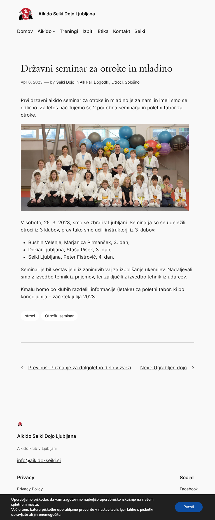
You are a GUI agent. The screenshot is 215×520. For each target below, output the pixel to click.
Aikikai (86, 82)
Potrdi (188, 507)
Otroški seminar (59, 315)
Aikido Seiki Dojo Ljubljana (66, 13)
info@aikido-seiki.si (39, 460)
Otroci (117, 82)
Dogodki (101, 82)
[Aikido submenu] (54, 31)
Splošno (132, 82)
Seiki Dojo (65, 82)
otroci (30, 315)
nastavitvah (108, 509)
